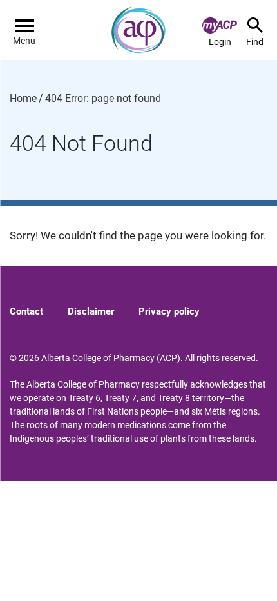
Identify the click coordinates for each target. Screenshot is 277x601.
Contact (26, 311)
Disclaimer (91, 311)
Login (220, 42)
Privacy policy (169, 311)
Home (23, 98)
